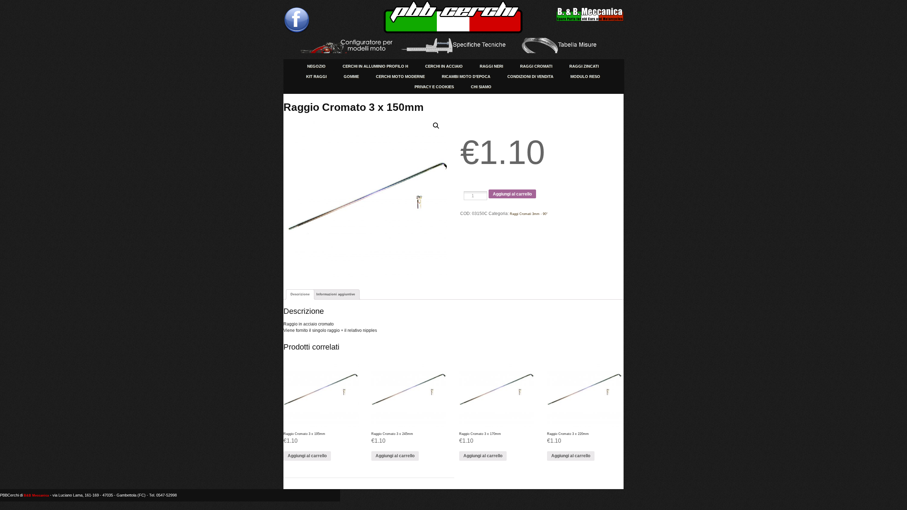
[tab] (300, 294)
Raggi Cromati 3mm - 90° (529, 214)
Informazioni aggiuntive (335, 294)
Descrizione (300, 294)
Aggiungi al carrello (512, 194)
